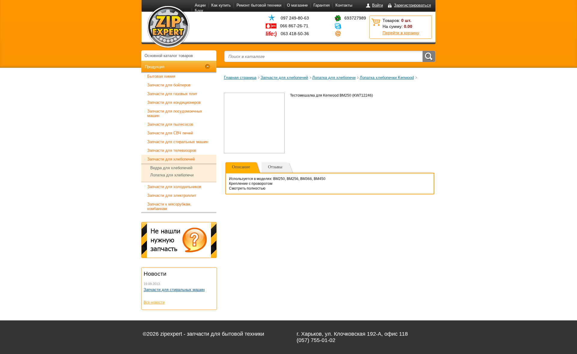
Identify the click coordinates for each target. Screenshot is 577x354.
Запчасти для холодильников (174, 186)
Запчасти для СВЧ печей (170, 133)
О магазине (297, 5)
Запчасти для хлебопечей (171, 159)
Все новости (154, 302)
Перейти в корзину (401, 32)
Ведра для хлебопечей (171, 168)
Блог (199, 10)
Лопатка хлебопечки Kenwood (387, 77)
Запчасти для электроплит (171, 195)
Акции (200, 5)
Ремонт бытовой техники (259, 5)
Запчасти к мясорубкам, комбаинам (169, 206)
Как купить (221, 5)
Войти (377, 5)
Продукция (154, 66)
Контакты (343, 5)
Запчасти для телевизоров (171, 150)
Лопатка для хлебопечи (172, 175)
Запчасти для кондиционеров (174, 102)
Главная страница (240, 77)
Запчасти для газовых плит (172, 94)
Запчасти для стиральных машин (177, 142)
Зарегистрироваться (412, 5)
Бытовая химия (161, 76)
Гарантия (321, 5)
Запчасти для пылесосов (170, 124)
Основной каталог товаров (169, 55)
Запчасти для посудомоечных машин (174, 113)
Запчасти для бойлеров (169, 85)
